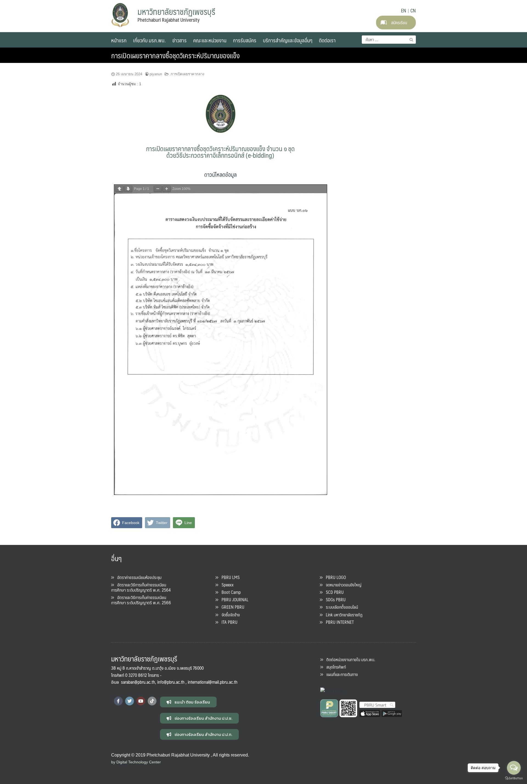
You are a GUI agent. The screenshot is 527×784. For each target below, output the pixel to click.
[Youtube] (140, 701)
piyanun (156, 74)
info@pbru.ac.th (170, 682)
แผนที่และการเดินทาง (340, 674)
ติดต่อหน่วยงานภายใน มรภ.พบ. (349, 659)
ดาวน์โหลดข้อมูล (220, 174)
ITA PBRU (227, 622)
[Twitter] (129, 701)
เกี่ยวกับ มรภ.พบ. (149, 40)
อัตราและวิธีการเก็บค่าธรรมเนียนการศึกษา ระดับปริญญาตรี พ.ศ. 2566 (141, 600)
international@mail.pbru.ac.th (212, 682)
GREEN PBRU (231, 607)
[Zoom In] (166, 189)
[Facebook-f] (118, 701)
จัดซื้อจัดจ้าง (229, 614)
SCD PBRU (333, 592)
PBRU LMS (229, 577)
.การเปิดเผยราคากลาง (187, 74)
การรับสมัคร (244, 40)
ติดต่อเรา (327, 40)
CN (413, 10)
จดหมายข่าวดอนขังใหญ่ (342, 584)
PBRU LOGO (334, 577)
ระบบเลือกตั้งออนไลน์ (340, 607)
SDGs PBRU (334, 599)
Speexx (226, 584)
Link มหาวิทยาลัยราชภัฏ (343, 614)
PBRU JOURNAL (233, 599)
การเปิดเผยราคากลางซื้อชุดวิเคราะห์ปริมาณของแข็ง (175, 55)
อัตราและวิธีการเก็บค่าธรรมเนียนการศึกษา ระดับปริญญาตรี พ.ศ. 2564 (141, 587)
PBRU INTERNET (338, 622)
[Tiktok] (152, 701)
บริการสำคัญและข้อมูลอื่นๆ (287, 40)
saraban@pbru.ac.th (138, 682)
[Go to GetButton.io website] (514, 778)
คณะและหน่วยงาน (209, 40)
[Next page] (128, 189)
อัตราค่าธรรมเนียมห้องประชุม (137, 577)
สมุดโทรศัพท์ (334, 667)
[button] (188, 702)
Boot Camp (229, 592)
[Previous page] (119, 189)
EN (403, 10)
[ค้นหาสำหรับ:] (389, 39)
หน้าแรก (119, 40)
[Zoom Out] (158, 189)
